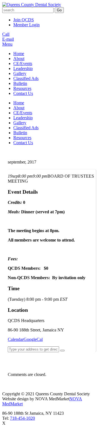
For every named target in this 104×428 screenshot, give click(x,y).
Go (59, 10)
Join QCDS (23, 19)
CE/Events (22, 63)
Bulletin (20, 83)
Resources (22, 88)
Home (18, 53)
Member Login (26, 24)
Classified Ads (26, 78)
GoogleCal (33, 339)
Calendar (16, 339)
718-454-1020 (22, 418)
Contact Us (23, 93)
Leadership (23, 68)
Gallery (19, 73)
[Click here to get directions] (62, 350)
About (18, 58)
